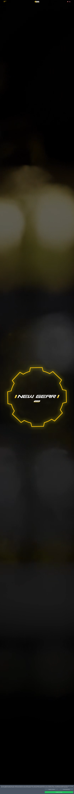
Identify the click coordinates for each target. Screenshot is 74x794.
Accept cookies (59, 792)
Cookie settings (66, 789)
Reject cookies (51, 789)
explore (37, 401)
